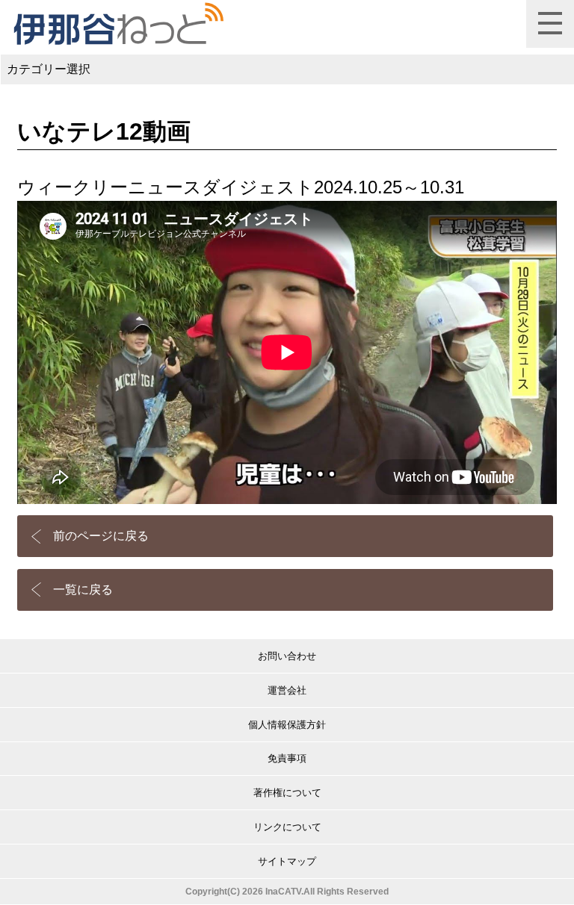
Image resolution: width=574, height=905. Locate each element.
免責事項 (287, 758)
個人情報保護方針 (287, 724)
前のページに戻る (101, 535)
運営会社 (287, 690)
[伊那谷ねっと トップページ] (117, 24)
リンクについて (287, 827)
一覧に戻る (83, 589)
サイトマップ (287, 861)
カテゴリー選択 (48, 69)
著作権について (287, 792)
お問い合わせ (287, 656)
